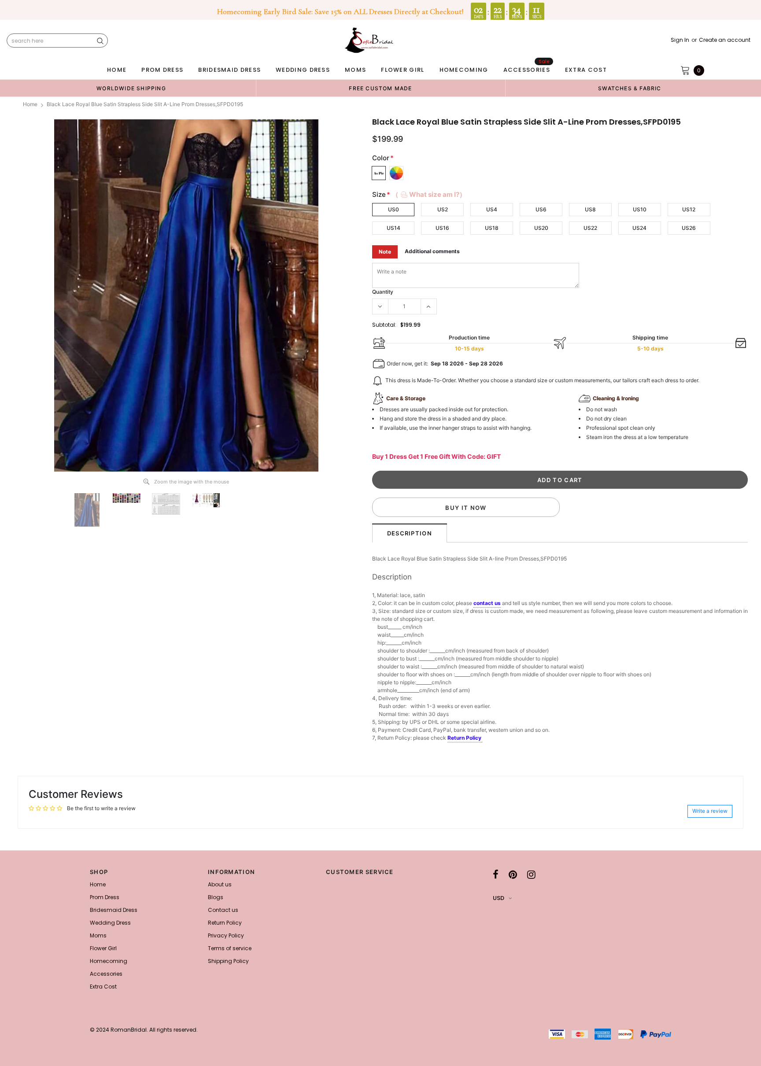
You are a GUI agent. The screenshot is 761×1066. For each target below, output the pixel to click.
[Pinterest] (513, 874)
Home (30, 104)
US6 (541, 209)
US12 (688, 209)
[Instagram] (531, 874)
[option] (131, 88)
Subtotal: (384, 324)
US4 (491, 209)
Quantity (382, 291)
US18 (492, 228)
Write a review (710, 811)
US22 (590, 228)
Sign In (680, 40)
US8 (590, 209)
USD (498, 898)
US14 (393, 228)
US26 (689, 228)
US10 (639, 209)
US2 (442, 209)
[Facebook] (496, 874)
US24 (639, 228)
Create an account (724, 40)
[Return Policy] (482, 738)
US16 (442, 228)
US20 (541, 228)
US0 (393, 209)
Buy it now (465, 507)
